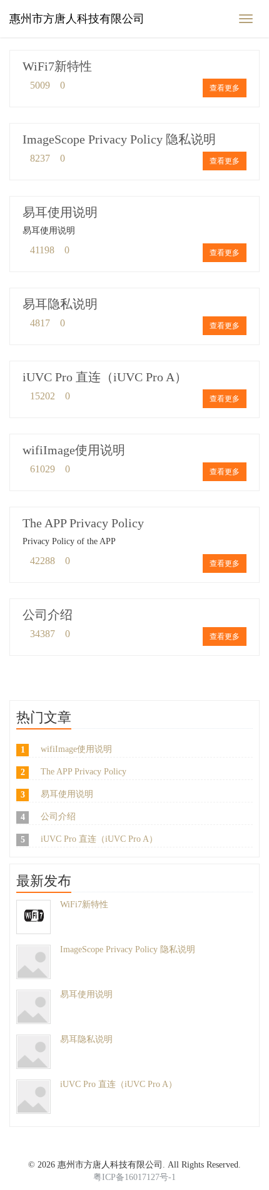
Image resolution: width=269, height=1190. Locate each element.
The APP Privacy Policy (83, 523)
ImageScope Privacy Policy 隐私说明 (119, 139)
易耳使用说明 (60, 212)
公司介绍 (48, 615)
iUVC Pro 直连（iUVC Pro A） (105, 377)
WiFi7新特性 (57, 66)
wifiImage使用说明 (74, 450)
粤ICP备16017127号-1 (134, 1177)
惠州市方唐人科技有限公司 (77, 18)
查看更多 (225, 88)
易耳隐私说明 (60, 304)
